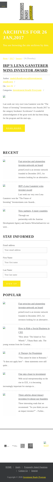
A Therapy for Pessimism (30, 353)
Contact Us (23, 471)
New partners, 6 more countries (33, 211)
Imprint (34, 471)
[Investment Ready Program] (26, 11)
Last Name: (8, 270)
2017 (12, 58)
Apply (17, 467)
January (19, 58)
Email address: (9, 245)
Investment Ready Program (27, 90)
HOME (9, 467)
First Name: (8, 258)
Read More (13, 128)
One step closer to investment (32, 374)
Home (5, 58)
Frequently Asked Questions (35, 467)
